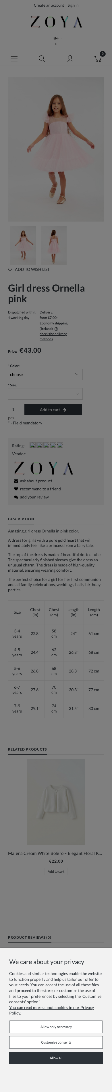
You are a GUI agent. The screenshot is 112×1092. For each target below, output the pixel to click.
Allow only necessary (56, 1027)
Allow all (56, 1058)
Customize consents (56, 1042)
